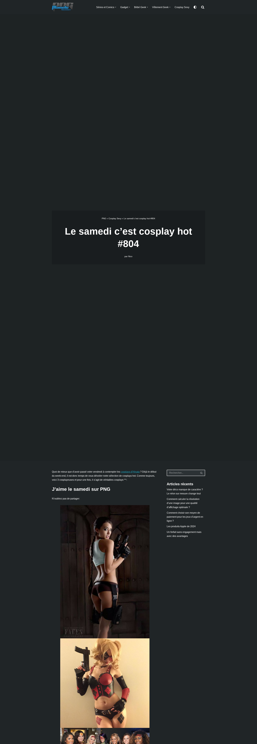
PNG (104, 218)
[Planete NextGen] (63, 7)
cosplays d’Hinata (130, 471)
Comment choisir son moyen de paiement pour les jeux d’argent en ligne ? (185, 517)
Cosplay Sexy (182, 7)
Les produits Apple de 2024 (181, 526)
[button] (115, 7)
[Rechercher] (202, 7)
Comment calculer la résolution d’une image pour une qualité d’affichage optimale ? (183, 503)
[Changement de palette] (195, 7)
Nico (130, 256)
